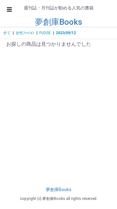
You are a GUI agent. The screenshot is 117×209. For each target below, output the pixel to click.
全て (7, 33)
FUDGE (45, 33)
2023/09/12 (66, 33)
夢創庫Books (58, 22)
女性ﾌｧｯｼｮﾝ (25, 33)
